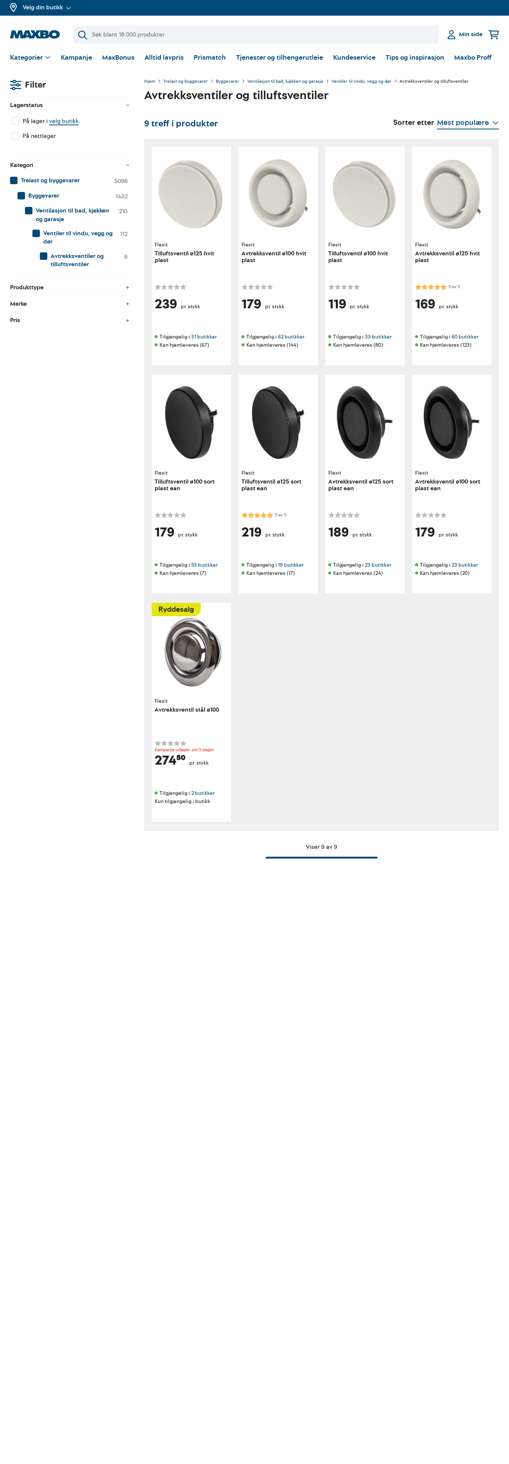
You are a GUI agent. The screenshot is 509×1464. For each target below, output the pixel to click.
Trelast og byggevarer (185, 81)
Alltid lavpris (164, 57)
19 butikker (291, 565)
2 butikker (203, 793)
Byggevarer (227, 81)
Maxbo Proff (472, 57)
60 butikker (465, 336)
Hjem (149, 81)
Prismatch (210, 57)
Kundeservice (354, 57)
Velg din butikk (43, 7)
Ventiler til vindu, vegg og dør (362, 81)
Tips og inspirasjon (415, 57)
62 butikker (291, 336)
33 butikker (378, 336)
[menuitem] (69, 180)
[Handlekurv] (494, 34)
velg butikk (64, 121)
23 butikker (378, 565)
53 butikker (204, 565)
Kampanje (76, 57)
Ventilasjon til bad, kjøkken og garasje (285, 81)
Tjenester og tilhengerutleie (279, 57)
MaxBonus (118, 57)
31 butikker (204, 336)
